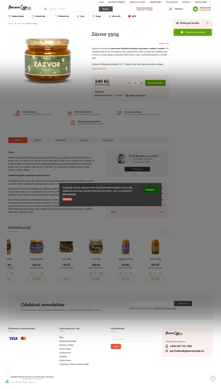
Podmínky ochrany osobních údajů (74, 364)
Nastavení (67, 199)
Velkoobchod (172, 2)
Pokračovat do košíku (195, 32)
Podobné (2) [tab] (61, 140)
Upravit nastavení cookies (32, 379)
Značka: (164, 43)
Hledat (106, 9)
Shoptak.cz (31, 382)
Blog (102, 2)
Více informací (69, 194)
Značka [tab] (108, 140)
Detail (66, 279)
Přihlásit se (183, 303)
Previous (164, 233)
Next (168, 233)
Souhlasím (150, 190)
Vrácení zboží (201, 2)
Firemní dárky (156, 2)
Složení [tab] (37, 140)
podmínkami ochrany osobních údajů (164, 308)
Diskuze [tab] (84, 140)
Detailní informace (99, 69)
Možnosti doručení (138, 95)
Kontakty (186, 2)
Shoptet (18, 382)
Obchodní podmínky (116, 2)
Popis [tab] (17, 140)
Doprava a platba (137, 2)
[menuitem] (18, 16)
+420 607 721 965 (142, 159)
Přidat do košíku (155, 83)
